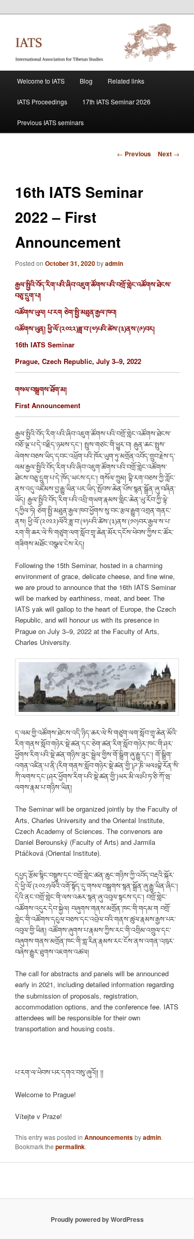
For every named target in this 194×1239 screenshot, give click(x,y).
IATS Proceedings (42, 101)
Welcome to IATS (41, 80)
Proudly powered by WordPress (97, 1219)
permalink (70, 1146)
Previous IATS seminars (50, 122)
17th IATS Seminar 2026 (116, 101)
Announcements (108, 1137)
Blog (86, 80)
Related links (126, 80)
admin (114, 263)
